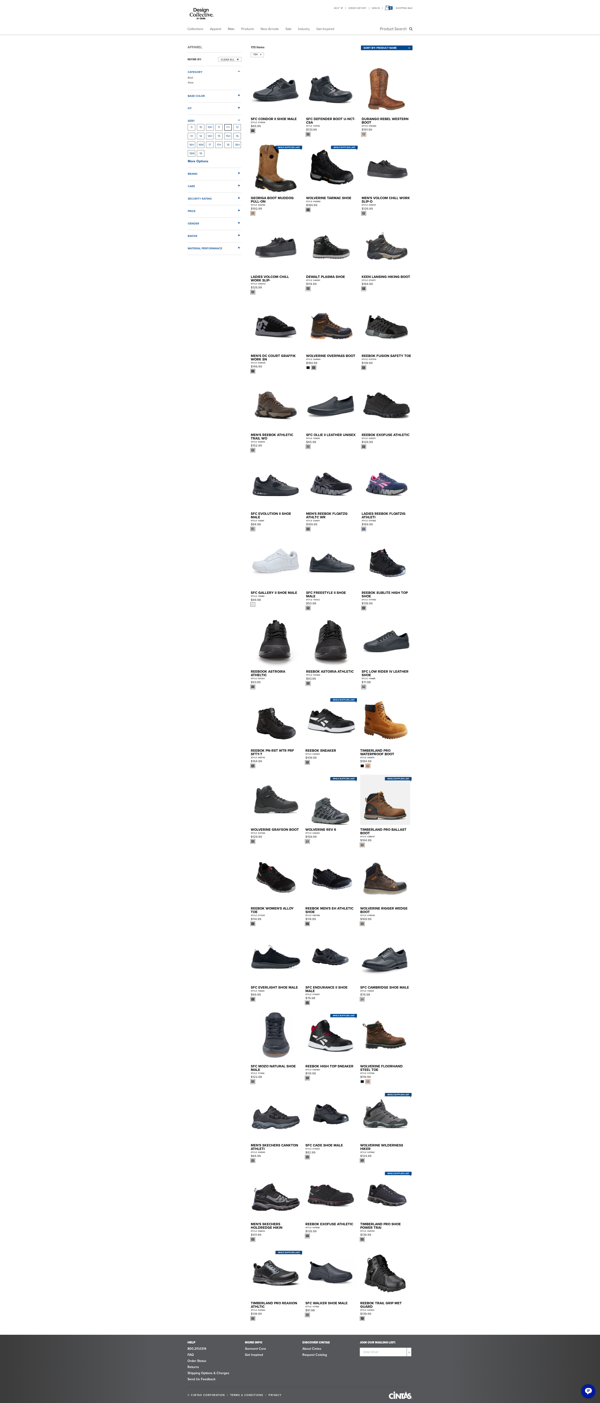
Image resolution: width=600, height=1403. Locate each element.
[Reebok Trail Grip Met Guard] (385, 1273)
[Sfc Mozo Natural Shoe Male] (276, 1037)
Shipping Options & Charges (208, 1373)
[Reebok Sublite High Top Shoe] (387, 563)
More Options (198, 161)
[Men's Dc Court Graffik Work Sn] (276, 326)
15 (219, 136)
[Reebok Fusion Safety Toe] (387, 326)
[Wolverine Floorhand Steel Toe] (385, 1037)
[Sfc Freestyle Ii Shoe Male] (331, 563)
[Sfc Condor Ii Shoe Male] (276, 89)
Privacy (275, 1395)
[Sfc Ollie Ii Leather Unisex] (331, 405)
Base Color (196, 96)
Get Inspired (325, 29)
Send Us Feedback (201, 1379)
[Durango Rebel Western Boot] (387, 89)
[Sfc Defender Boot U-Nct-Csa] (331, 89)
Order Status (197, 1360)
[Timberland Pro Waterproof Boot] (385, 721)
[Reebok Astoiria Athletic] (331, 642)
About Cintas (311, 1348)
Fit (190, 108)
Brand (193, 174)
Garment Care (255, 1348)
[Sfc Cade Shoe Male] (330, 1116)
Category (195, 72)
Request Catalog (314, 1354)
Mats (231, 29)
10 (200, 127)
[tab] (214, 70)
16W (201, 145)
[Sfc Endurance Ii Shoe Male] (330, 957)
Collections (195, 29)
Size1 (191, 121)
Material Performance (205, 248)
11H (228, 127)
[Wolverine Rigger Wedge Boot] (385, 879)
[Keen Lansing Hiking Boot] (387, 247)
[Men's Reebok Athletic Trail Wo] (276, 405)
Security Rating (200, 199)
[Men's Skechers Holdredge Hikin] (276, 1194)
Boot (190, 78)
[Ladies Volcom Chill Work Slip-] (276, 247)
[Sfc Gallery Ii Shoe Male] (276, 563)
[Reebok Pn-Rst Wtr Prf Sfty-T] (276, 721)
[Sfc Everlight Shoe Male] (276, 957)
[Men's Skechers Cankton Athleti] (276, 1116)
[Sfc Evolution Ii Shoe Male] (276, 484)
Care (191, 186)
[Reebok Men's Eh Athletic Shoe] (330, 879)
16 (237, 136)
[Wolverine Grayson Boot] (276, 800)
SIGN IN (376, 8)
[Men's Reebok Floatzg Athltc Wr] (331, 484)
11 (219, 127)
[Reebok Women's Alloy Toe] (276, 879)
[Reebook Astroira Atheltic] (276, 642)
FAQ (191, 1354)
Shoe (191, 82)
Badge (192, 236)
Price (191, 211)
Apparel (215, 29)
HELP (336, 8)
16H (191, 145)
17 (210, 145)
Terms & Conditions (246, 1395)
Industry (304, 29)
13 (191, 136)
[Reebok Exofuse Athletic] (387, 405)
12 (237, 127)
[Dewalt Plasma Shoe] (331, 247)
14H (210, 136)
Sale (288, 29)
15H (228, 136)
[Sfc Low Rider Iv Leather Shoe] (387, 642)
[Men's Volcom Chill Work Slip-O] (387, 168)
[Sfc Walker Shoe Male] (330, 1273)
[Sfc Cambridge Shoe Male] (385, 957)
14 (200, 136)
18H (237, 145)
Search (394, 29)
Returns (193, 1367)
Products (247, 29)
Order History (357, 8)
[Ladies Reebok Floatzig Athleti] (387, 484)
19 (200, 153)
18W (192, 153)
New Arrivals (270, 29)
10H (210, 127)
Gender (193, 223)
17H (219, 145)
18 (228, 145)
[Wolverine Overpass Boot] (331, 326)
